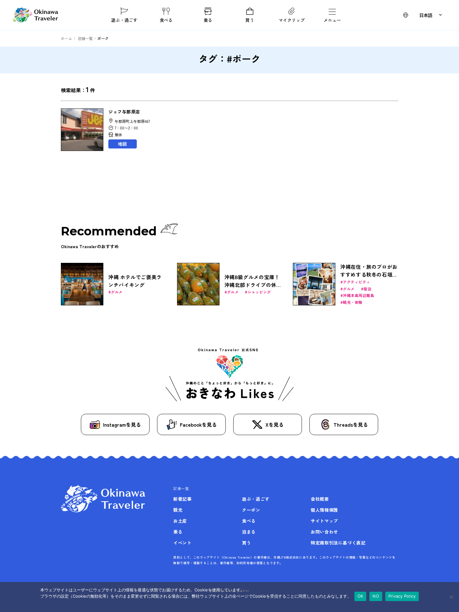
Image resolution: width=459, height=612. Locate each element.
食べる (166, 20)
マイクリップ (292, 20)
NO (376, 596)
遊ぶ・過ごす (124, 20)
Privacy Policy (402, 596)
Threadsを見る (350, 424)
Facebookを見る (198, 424)
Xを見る (274, 424)
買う (249, 20)
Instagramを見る (122, 424)
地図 (122, 144)
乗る (208, 20)
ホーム (66, 38)
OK (360, 596)
